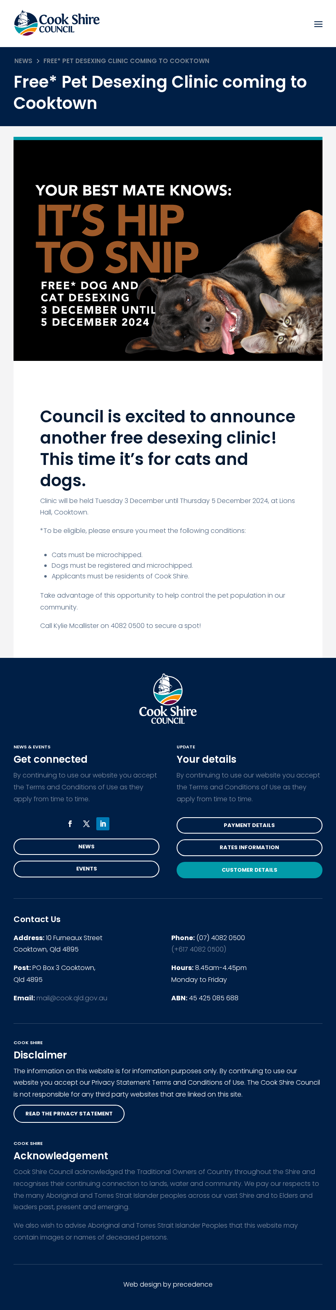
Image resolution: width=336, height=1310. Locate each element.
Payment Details (249, 825)
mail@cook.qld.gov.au (71, 998)
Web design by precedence (168, 1284)
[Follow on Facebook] (70, 823)
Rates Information (249, 847)
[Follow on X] (86, 823)
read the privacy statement (69, 1113)
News (23, 61)
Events (86, 869)
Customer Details (249, 870)
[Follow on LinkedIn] (102, 823)
